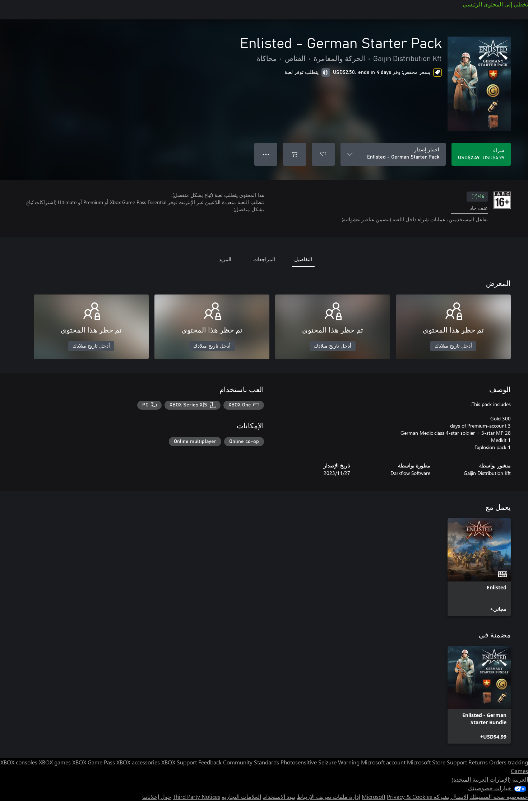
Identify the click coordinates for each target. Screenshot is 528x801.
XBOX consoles (18, 762)
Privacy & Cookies (409, 796)
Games (519, 770)
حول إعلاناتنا (156, 796)
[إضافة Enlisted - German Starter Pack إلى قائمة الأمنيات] (323, 154)
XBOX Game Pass (93, 762)
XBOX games (55, 762)
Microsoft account (383, 762)
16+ (480, 196)
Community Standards (251, 762)
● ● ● (266, 154)
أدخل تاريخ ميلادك (453, 346)
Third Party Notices (196, 796)
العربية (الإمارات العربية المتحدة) (489, 779)
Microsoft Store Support (437, 762)
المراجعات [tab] (264, 259)
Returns (478, 762)
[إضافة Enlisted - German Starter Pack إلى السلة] (294, 154)
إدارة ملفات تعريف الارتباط (328, 796)
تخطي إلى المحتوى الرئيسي (495, 4)
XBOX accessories (138, 762)
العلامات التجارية (241, 796)
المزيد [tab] (225, 259)
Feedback (210, 762)
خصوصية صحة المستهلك (498, 796)
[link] (479, 567)
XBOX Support (179, 762)
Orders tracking (508, 762)
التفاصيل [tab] (303, 259)
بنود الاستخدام (279, 796)
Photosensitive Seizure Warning (320, 762)
